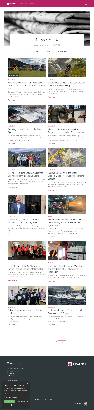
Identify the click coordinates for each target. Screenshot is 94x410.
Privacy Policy (47, 399)
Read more (10, 394)
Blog (37, 51)
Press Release (62, 51)
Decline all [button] (21, 401)
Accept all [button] (9, 401)
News (48, 51)
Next (61, 342)
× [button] (27, 383)
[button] (16, 405)
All (27, 51)
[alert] (15, 395)
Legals (37, 399)
